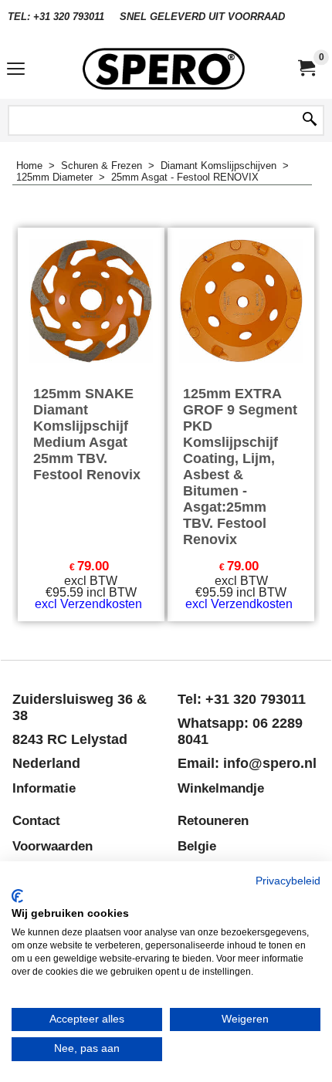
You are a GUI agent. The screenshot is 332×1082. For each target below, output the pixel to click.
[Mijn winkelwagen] (305, 68)
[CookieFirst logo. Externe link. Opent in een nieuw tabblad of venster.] (17, 896)
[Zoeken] (310, 120)
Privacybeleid (288, 881)
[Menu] (16, 70)
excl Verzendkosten (88, 603)
